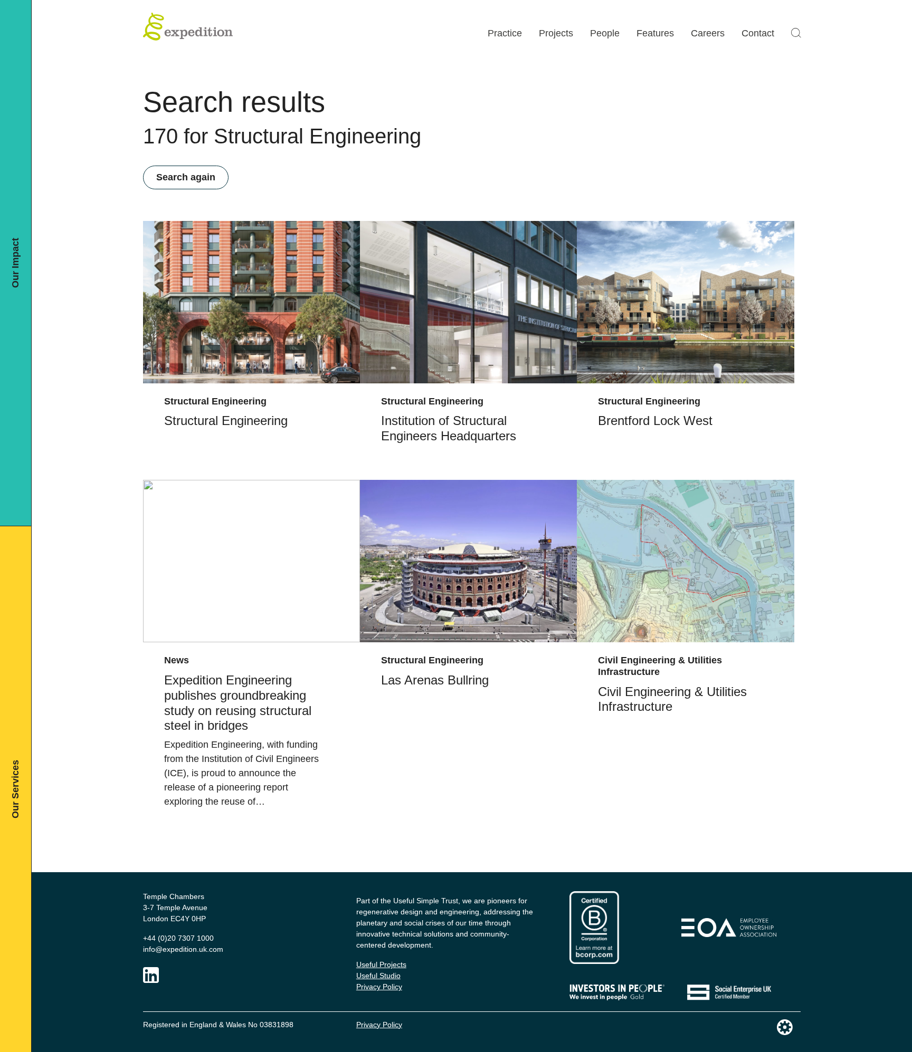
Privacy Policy (379, 986)
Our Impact (15, 263)
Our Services (15, 789)
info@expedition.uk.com (183, 949)
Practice (505, 33)
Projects (556, 33)
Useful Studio (378, 975)
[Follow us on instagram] (151, 975)
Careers (708, 33)
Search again (185, 177)
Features (655, 33)
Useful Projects (381, 964)
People (605, 33)
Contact (758, 33)
